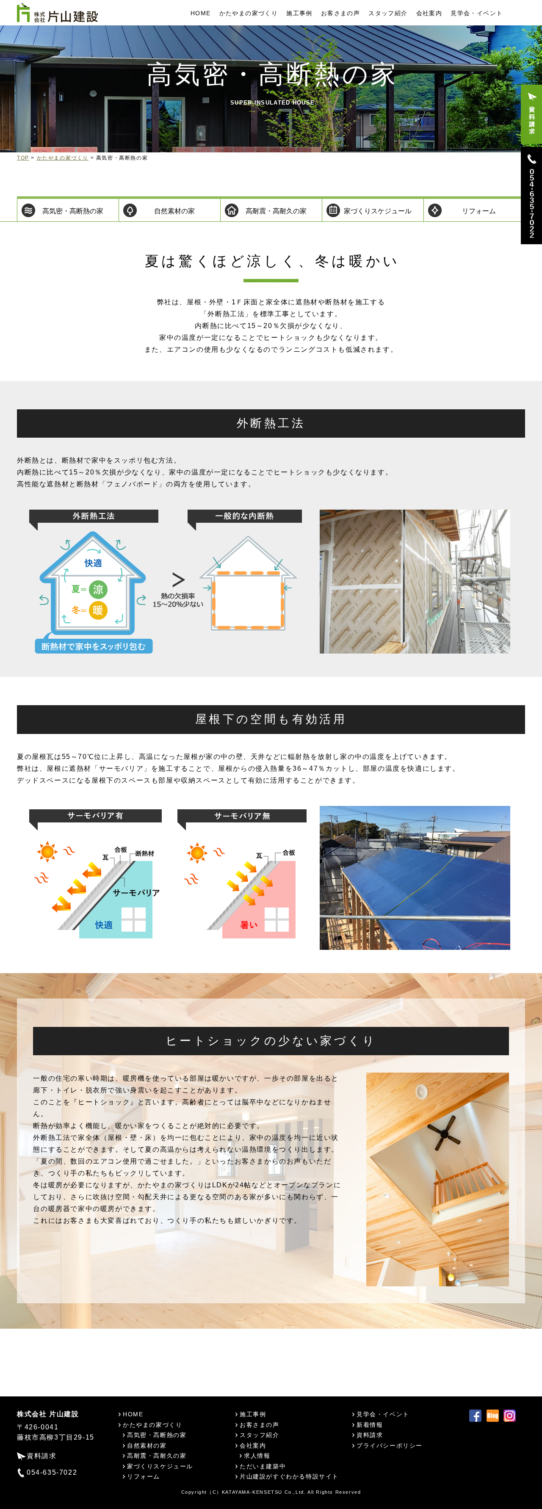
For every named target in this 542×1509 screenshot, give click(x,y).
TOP (23, 158)
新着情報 (370, 1424)
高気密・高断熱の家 (72, 211)
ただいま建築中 (263, 1466)
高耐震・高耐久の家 (276, 211)
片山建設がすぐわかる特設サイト (289, 1476)
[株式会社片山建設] (57, 12)
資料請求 (41, 1455)
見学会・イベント (477, 13)
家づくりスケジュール (378, 211)
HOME (201, 13)
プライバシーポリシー (390, 1445)
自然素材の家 (174, 211)
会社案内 (429, 13)
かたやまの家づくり (248, 13)
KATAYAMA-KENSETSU (252, 1492)
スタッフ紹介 (387, 13)
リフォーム (479, 211)
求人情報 (257, 1455)
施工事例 (299, 13)
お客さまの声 (340, 13)
